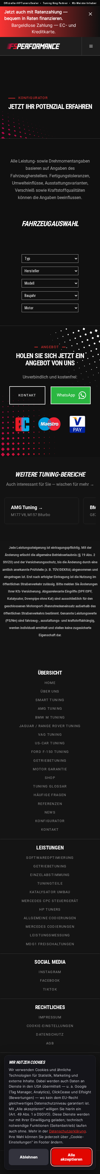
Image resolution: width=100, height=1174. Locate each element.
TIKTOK (50, 989)
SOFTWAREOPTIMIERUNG (50, 858)
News (50, 812)
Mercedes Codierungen (50, 927)
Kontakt (50, 830)
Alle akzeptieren (71, 1157)
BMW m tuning (50, 717)
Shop (50, 778)
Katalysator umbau (50, 892)
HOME (50, 683)
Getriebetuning (50, 761)
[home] (33, 46)
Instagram (50, 972)
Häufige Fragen (50, 795)
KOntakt (27, 395)
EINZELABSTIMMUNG (50, 875)
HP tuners (50, 909)
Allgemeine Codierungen (50, 918)
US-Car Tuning (50, 743)
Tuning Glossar (50, 787)
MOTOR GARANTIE (50, 769)
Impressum (50, 1017)
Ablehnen (29, 1157)
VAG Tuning (50, 735)
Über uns (50, 691)
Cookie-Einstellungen (50, 1026)
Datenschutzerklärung (67, 1131)
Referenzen (50, 804)
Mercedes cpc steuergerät (50, 901)
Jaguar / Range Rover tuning (50, 726)
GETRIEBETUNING (50, 866)
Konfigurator (50, 821)
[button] (91, 46)
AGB (50, 1043)
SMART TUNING (50, 700)
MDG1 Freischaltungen (50, 944)
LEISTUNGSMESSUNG (50, 935)
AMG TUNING (50, 709)
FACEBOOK (50, 981)
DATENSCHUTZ (50, 1035)
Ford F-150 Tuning (50, 752)
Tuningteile (50, 884)
